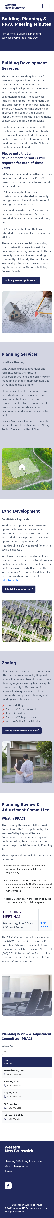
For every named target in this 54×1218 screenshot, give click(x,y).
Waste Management (17, 1166)
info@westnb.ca (11, 580)
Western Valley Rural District (23, 721)
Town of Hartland (16, 713)
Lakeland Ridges (16, 705)
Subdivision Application (18, 589)
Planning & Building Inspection (23, 1161)
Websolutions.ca (33, 1204)
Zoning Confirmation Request (21, 730)
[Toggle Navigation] (45, 6)
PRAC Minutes (13, 1074)
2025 (6, 1051)
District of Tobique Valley (21, 717)
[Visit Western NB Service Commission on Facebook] (8, 1185)
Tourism (9, 1171)
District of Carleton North (21, 709)
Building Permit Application (20, 280)
